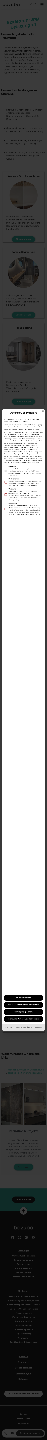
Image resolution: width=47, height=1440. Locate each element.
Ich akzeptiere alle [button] (23, 998)
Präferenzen (8, 1027)
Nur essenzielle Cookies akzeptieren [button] (23, 1005)
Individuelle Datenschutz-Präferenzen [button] (23, 1019)
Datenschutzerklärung (27, 449)
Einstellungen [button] (37, 456)
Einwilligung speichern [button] (24, 1012)
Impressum (39, 1027)
